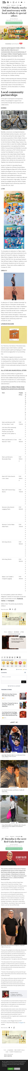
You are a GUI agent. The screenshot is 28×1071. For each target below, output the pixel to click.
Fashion (13, 5)
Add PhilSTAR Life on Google (13, 22)
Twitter (3, 600)
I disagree (17, 1068)
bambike (16, 632)
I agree (10, 1068)
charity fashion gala (15, 1052)
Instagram (11, 600)
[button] (24, 2)
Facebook (20, 598)
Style (8, 5)
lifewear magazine (14, 634)
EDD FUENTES (15, 844)
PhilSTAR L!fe (15, 19)
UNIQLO (10, 632)
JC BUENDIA (10, 1050)
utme (22, 632)
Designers (18, 836)
